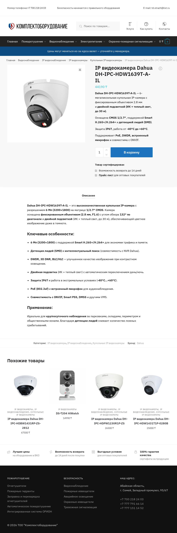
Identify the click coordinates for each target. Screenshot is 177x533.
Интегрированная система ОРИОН (29, 511)
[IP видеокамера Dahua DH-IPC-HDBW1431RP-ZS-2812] (25, 386)
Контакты (164, 28)
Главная (10, 60)
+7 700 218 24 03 (132, 499)
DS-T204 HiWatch (67, 413)
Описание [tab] (88, 195)
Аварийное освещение (78, 496)
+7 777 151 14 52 (132, 508)
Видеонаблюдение (28, 60)
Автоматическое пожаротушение (29, 506)
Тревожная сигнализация (80, 507)
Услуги (130, 28)
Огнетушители (16, 485)
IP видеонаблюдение (54, 60)
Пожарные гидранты (20, 491)
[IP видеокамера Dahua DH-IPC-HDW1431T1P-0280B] (151, 386)
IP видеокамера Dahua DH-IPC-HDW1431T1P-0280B (151, 421)
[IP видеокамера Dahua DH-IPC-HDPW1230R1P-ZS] (109, 386)
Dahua (140, 343)
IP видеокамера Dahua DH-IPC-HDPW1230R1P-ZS (109, 421)
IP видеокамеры (78, 60)
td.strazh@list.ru (161, 7)
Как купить (146, 28)
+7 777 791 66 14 (132, 503)
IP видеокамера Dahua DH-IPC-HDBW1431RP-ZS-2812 (26, 423)
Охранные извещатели (79, 502)
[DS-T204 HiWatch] (67, 386)
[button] (80, 70)
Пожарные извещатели (79, 491)
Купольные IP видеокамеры (106, 60)
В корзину (131, 152)
